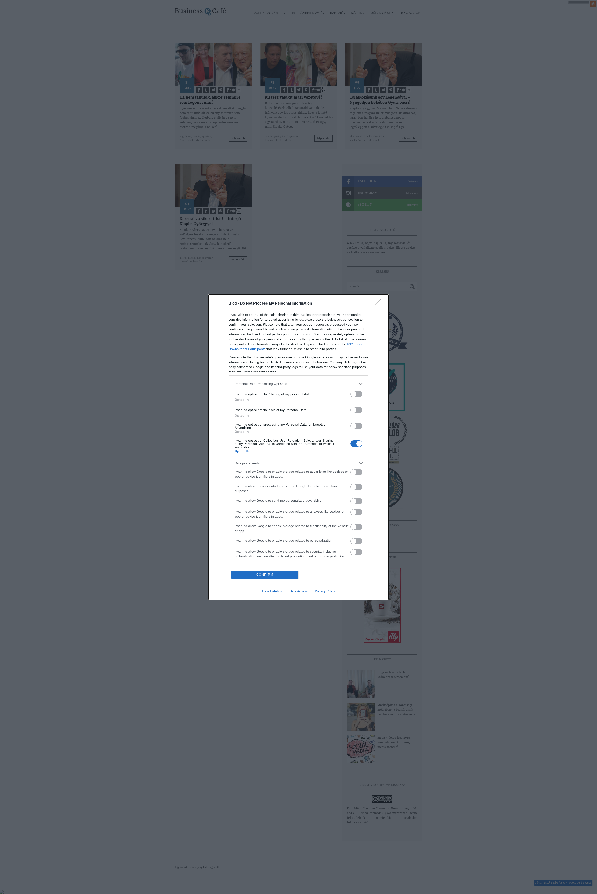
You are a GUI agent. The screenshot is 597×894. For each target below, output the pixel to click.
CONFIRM (265, 574)
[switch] (356, 394)
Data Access (298, 591)
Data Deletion (272, 591)
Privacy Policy (325, 591)
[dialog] (298, 447)
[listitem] (298, 383)
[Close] (379, 303)
